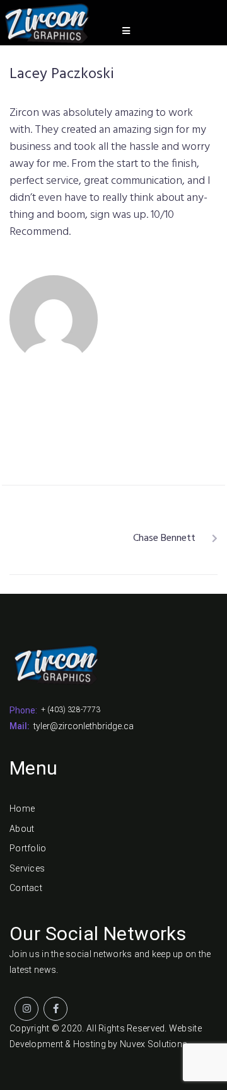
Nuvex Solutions (153, 1044)
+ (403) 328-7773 (70, 709)
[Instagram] (26, 1009)
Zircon (196, 361)
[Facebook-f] (55, 1009)
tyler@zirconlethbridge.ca (83, 726)
